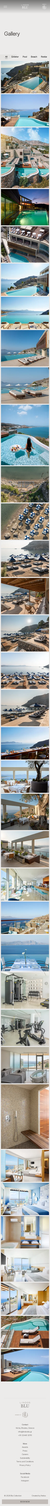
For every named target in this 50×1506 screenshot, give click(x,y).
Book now (25, 1502)
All (6, 56)
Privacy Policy (25, 1465)
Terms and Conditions (25, 1461)
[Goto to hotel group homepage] (25, 1415)
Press (25, 1451)
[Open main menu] (6, 7)
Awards (25, 1447)
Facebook (25, 1477)
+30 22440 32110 (25, 1435)
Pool (25, 56)
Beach (34, 56)
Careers (25, 1454)
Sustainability (25, 1458)
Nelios (43, 1496)
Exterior (15, 56)
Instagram (25, 1480)
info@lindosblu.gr (25, 1432)
